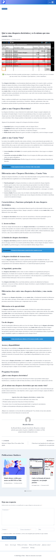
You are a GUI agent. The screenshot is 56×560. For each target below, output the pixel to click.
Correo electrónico (25, 529)
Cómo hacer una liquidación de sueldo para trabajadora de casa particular (43, 443)
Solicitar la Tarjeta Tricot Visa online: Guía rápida (13, 443)
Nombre (5, 529)
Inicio (6, 545)
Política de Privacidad (34, 545)
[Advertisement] (28, 21)
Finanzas (4, 8)
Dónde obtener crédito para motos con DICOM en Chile (13, 479)
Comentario (5, 510)
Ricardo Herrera (28, 424)
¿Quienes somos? (46, 545)
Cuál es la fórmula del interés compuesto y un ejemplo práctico (41, 480)
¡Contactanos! (25, 547)
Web (40, 529)
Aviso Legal (13, 545)
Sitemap (32, 547)
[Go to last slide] (4, 474)
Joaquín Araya (36, 485)
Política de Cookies (22, 545)
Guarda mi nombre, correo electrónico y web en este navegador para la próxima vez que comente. (25, 533)
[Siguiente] (51, 474)
